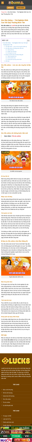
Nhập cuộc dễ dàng (12, 51)
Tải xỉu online (16, 136)
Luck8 (13, 25)
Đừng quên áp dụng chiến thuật (14, 59)
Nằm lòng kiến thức (12, 56)
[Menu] (2, 3)
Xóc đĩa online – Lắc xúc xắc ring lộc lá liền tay (16, 46)
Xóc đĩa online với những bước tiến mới (14, 48)
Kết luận (7, 61)
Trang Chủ (4, 12)
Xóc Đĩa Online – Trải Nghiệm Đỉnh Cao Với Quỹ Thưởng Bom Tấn (15, 43)
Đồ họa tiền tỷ (11, 49)
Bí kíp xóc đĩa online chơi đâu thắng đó (14, 54)
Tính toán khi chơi (12, 57)
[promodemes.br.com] (16, 2)
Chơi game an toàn (12, 53)
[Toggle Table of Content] (27, 40)
